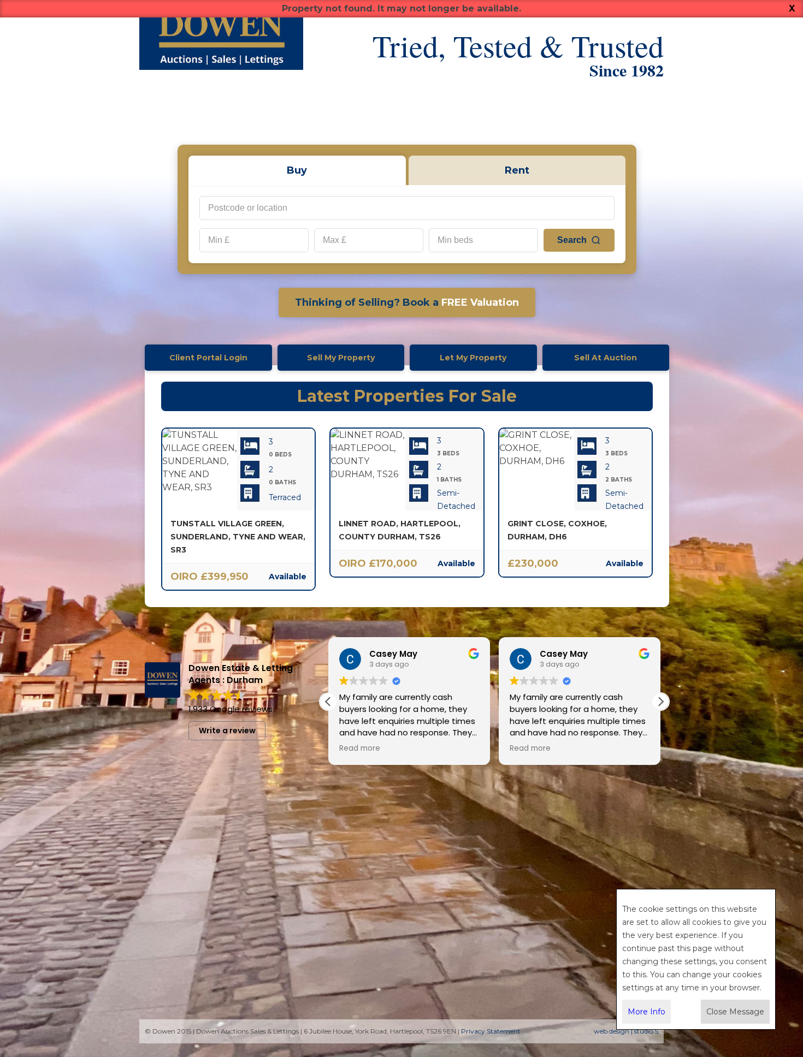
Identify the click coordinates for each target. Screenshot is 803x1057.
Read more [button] (359, 748)
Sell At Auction (605, 358)
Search (572, 240)
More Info (646, 1012)
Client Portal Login (208, 358)
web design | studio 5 (626, 1031)
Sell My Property (341, 358)
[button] (660, 701)
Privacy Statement (491, 1031)
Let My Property (473, 358)
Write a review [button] (227, 730)
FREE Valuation (407, 302)
